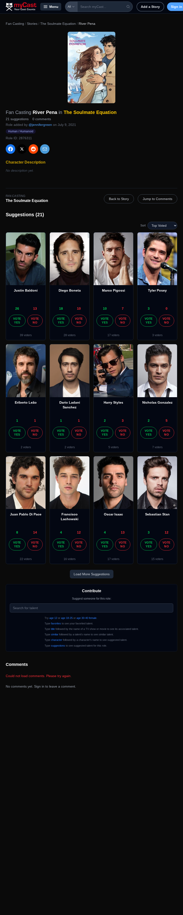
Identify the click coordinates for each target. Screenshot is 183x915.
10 (79, 308)
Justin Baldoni (26, 290)
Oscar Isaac (113, 514)
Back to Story (119, 199)
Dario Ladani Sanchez (69, 405)
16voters (70, 559)
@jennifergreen (40, 125)
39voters (26, 335)
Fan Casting (15, 24)
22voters (26, 559)
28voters (70, 335)
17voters (113, 335)
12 (79, 532)
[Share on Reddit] (33, 149)
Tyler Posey (157, 290)
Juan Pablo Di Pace (25, 514)
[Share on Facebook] (10, 149)
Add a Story (150, 7)
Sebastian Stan (157, 514)
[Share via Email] (45, 149)
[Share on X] (22, 149)
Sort (143, 225)
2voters (26, 447)
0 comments (41, 119)
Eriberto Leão (26, 402)
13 (35, 308)
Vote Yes (17, 320)
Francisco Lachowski (69, 516)
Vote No (35, 320)
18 (61, 308)
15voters (157, 559)
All (69, 6)
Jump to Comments (157, 199)
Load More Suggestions (92, 574)
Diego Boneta (70, 290)
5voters (113, 447)
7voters (157, 447)
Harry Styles (113, 402)
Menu (53, 7)
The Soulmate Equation (58, 24)
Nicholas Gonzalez (157, 402)
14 (35, 532)
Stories (32, 24)
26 (17, 308)
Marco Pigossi (113, 290)
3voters (157, 335)
